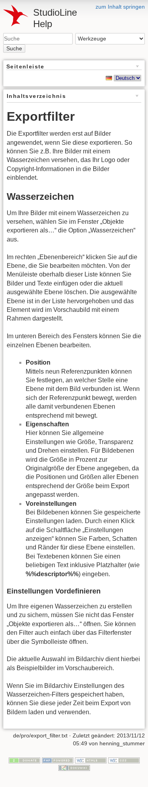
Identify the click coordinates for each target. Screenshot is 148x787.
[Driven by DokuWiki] (74, 768)
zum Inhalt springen (120, 7)
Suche (14, 48)
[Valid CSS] (124, 760)
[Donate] (24, 760)
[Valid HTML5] (91, 760)
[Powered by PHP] (57, 760)
